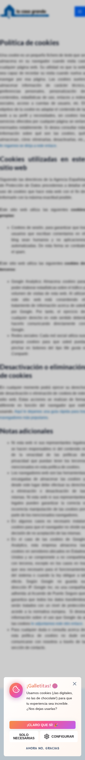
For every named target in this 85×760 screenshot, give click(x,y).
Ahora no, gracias (42, 748)
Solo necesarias (23, 736)
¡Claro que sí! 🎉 (42, 725)
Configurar (62, 736)
